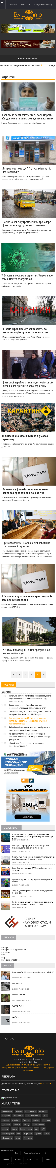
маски (18, 1138)
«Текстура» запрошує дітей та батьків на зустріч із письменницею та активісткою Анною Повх (31, 847)
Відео (38, 1159)
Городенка (28, 1138)
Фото (29, 1159)
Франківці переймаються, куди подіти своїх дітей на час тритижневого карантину (27, 384)
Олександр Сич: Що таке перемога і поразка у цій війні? (33, 972)
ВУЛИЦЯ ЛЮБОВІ (18, 995)
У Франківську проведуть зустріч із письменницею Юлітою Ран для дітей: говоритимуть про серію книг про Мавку (32, 836)
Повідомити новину (43, 4)
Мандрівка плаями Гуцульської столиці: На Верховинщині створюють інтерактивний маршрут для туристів (30, 737)
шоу (18, 1133)
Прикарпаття (30, 1111)
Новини (6, 1159)
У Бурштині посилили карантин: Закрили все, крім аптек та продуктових (27, 277)
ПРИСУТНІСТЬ (17, 983)
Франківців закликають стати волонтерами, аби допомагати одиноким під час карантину (27, 116)
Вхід (17, 1153)
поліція (36, 1120)
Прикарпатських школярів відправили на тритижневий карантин (26, 544)
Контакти (25, 4)
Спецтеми (23, 1164)
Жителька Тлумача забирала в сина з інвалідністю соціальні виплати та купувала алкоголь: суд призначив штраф (30, 699)
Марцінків (28, 1133)
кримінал (16, 1120)
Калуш (14, 1129)
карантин (43, 1111)
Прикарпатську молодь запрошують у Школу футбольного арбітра (33, 880)
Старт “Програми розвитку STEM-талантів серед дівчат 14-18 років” (32, 869)
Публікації (10, 1164)
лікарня (5, 1120)
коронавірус (7, 1111)
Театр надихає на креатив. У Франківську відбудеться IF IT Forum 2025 (33, 892)
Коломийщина (26, 1129)
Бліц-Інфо (6, 1116)
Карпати (17, 1125)
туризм (38, 1133)
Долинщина (7, 1138)
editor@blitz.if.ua (30, 1062)
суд (36, 1129)
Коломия (46, 1120)
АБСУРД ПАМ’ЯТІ (18, 1006)
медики (5, 1129)
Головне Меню (29, 58)
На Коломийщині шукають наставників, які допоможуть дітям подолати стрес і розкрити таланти (32, 903)
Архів (13, 4)
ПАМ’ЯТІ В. (16, 1017)
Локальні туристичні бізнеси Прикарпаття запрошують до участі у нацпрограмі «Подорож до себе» (33, 858)
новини (19, 1111)
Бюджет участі (8, 1133)
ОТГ (43, 1129)
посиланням (45, 1084)
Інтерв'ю (18, 1159)
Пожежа (26, 1120)
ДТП (45, 1116)
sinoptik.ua (15, 960)
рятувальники (38, 1125)
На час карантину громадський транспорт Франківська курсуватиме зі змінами (26, 223)
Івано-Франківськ (33, 1116)
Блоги (48, 1159)
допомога (6, 1125)
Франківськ (18, 1116)
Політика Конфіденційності (35, 1153)
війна (47, 1133)
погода (26, 1125)
